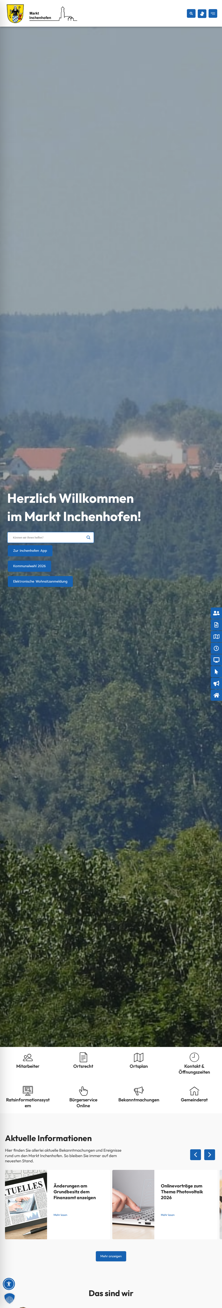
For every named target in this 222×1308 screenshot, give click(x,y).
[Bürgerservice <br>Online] (83, 1091)
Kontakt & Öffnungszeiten (194, 1069)
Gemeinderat (194, 1099)
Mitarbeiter (27, 1066)
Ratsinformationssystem (28, 1102)
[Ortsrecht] (83, 1057)
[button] (191, 13)
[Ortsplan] (139, 1057)
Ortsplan (139, 1066)
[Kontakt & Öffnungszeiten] (194, 1057)
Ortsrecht (83, 1066)
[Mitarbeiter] (28, 1057)
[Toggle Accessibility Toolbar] (9, 1284)
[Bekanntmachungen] (139, 1091)
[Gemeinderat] (194, 1091)
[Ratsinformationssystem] (28, 1091)
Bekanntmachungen (138, 1099)
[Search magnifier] (88, 537)
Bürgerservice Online (83, 1102)
